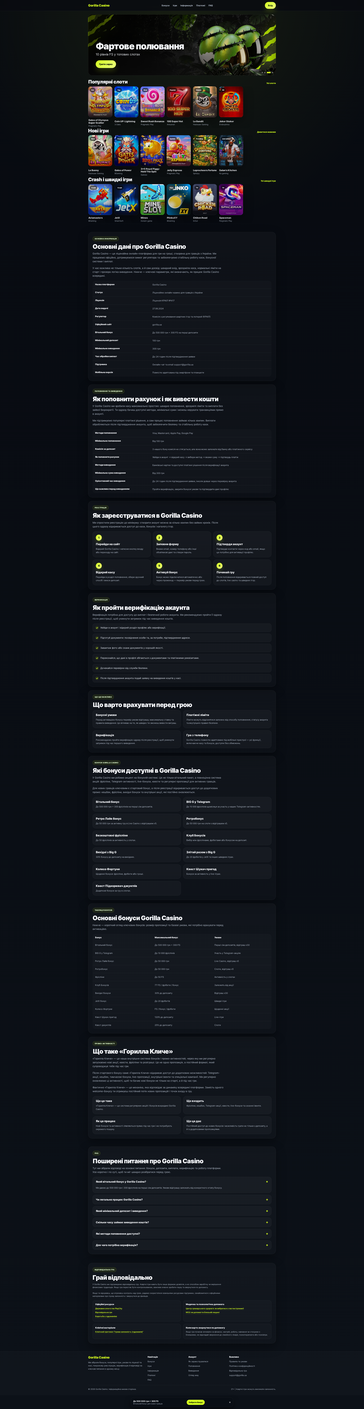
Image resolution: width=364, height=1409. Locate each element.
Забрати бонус (196, 1402)
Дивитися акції (108, 64)
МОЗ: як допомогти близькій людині (202, 1312)
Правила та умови (238, 1361)
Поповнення (194, 1366)
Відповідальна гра (103, 1312)
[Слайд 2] (265, 72)
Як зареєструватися (198, 1361)
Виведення (193, 1370)
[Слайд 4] (271, 72)
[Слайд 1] (262, 72)
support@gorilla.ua (238, 1375)
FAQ (211, 5)
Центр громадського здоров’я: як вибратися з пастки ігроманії (215, 1308)
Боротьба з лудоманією (106, 1316)
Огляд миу (193, 1375)
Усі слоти (271, 83)
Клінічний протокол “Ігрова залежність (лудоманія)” (119, 1332)
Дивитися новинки (266, 132)
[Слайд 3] (267, 72)
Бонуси (165, 5)
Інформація (186, 5)
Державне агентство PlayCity (108, 1308)
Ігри (175, 5)
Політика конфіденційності (242, 1366)
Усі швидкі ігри (268, 181)
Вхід (270, 5)
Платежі (200, 5)
